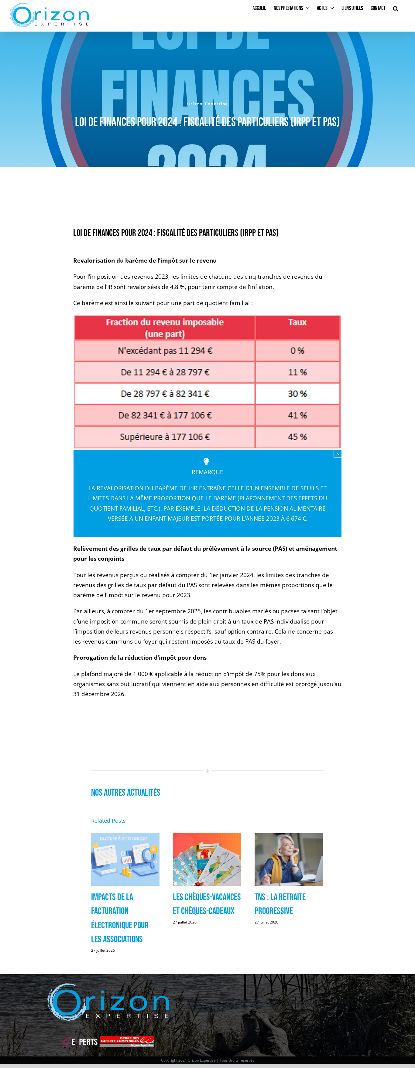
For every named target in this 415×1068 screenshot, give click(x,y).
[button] (395, 8)
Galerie (125, 860)
